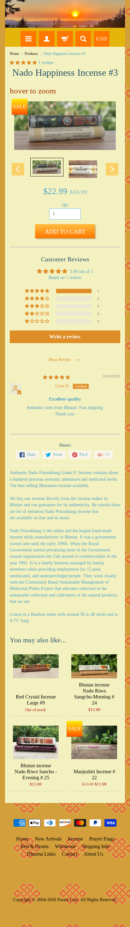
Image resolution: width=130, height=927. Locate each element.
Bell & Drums (35, 846)
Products (31, 54)
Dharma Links (41, 854)
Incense (75, 838)
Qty (65, 205)
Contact (69, 854)
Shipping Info (95, 846)
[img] (56, 377)
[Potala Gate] (65, 14)
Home (14, 54)
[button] (24, 62)
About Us (93, 854)
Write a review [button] (65, 336)
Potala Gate (67, 899)
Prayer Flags (101, 838)
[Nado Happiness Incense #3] (46, 167)
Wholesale (65, 846)
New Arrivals (48, 838)
